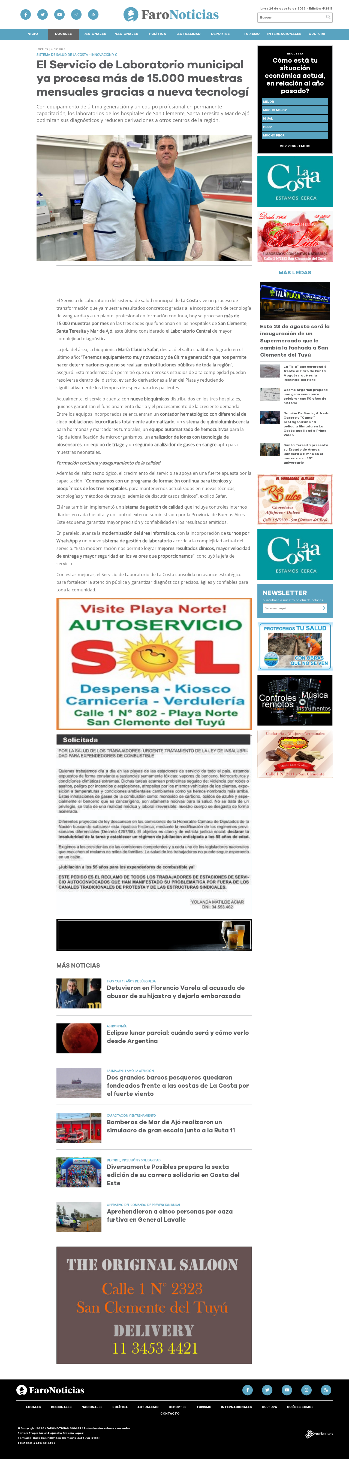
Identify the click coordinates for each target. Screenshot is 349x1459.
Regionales (94, 33)
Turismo (251, 33)
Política (157, 33)
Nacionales (126, 33)
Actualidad (188, 33)
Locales (63, 33)
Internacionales (284, 33)
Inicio (32, 33)
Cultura (317, 33)
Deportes (220, 33)
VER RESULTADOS (295, 146)
